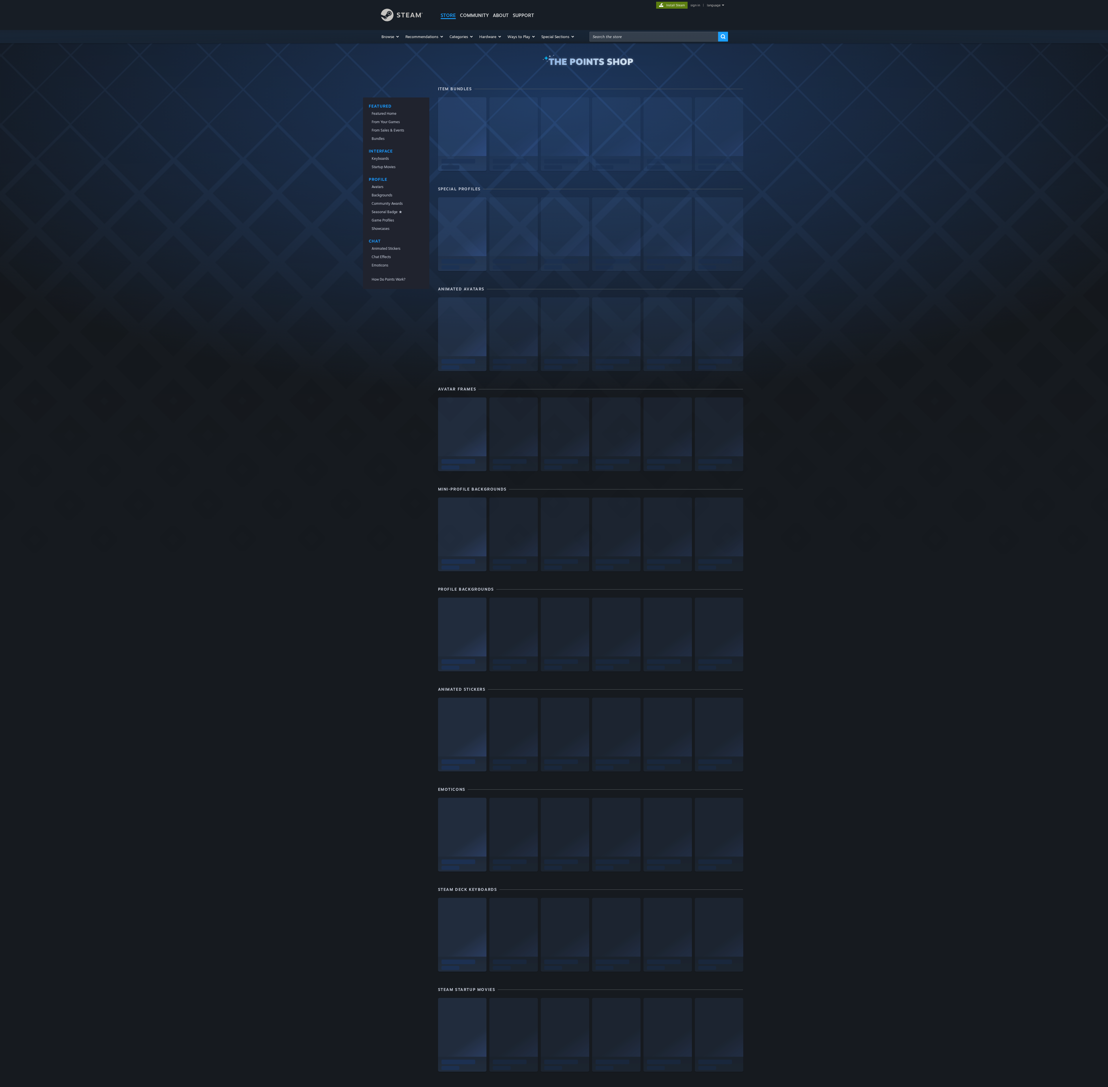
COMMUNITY (474, 15)
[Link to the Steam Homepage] (402, 19)
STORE (448, 15)
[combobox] (653, 37)
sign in (695, 5)
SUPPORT (523, 15)
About (501, 15)
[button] (391, 36)
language (713, 5)
